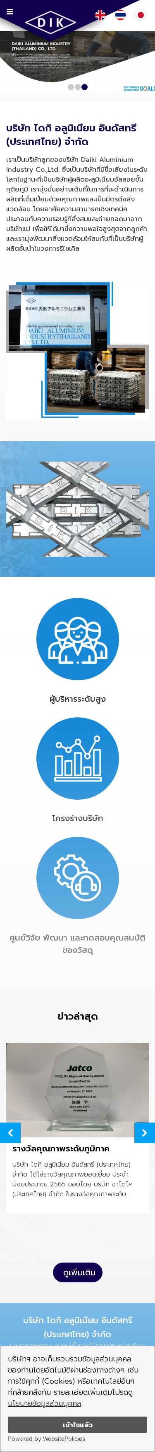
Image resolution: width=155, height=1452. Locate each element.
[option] (77, 1129)
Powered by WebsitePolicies (46, 1438)
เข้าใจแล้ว (78, 1425)
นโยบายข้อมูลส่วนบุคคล (44, 1403)
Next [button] (144, 1133)
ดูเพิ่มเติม (79, 1272)
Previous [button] (10, 1133)
